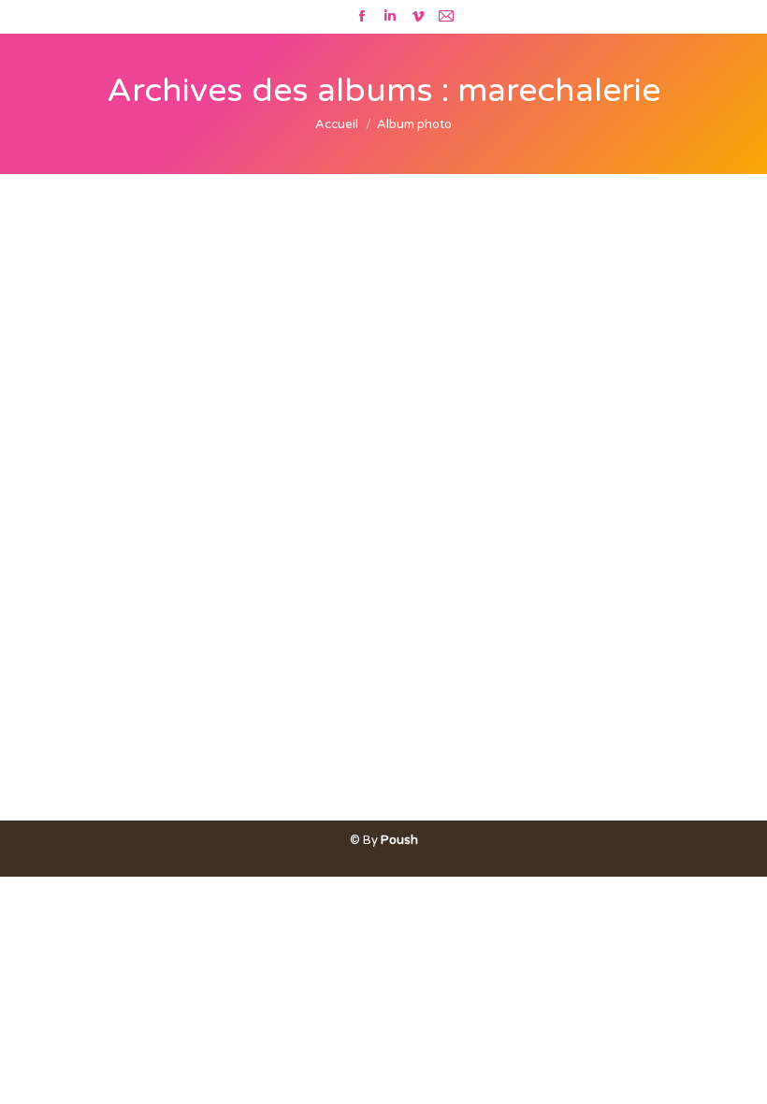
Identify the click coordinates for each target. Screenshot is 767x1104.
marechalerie (99, 790)
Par (184, 790)
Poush (399, 840)
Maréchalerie (120, 758)
